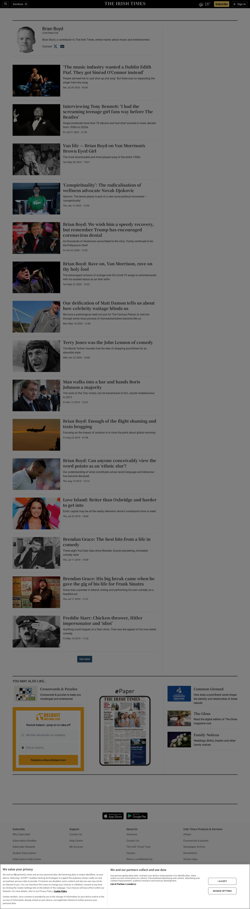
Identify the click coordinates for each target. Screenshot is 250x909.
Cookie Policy (60, 891)
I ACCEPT (222, 881)
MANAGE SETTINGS (222, 891)
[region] (125, 886)
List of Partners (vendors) (123, 884)
